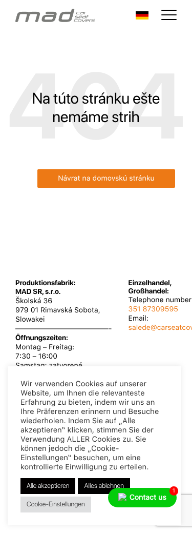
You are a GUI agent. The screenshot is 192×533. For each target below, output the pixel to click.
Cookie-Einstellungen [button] (56, 504)
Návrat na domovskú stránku (106, 178)
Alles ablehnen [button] (103, 486)
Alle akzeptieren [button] (48, 486)
